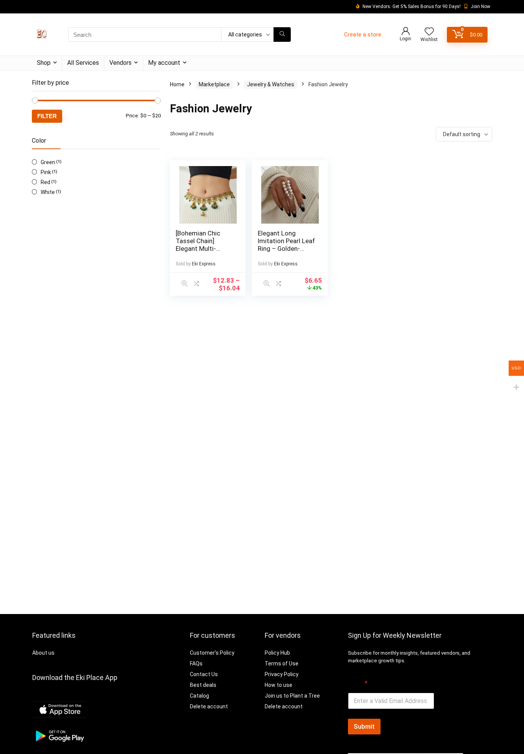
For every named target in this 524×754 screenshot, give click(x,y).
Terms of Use (281, 663)
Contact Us (204, 674)
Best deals (203, 685)
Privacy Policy (281, 674)
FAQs (196, 663)
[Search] (282, 34)
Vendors (120, 62)
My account (164, 62)
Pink (46, 172)
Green (48, 162)
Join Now (480, 6)
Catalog (199, 696)
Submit (364, 726)
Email (357, 683)
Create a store (362, 34)
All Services (83, 62)
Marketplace (214, 84)
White (48, 192)
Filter (47, 116)
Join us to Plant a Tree (292, 696)
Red (45, 182)
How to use (278, 685)
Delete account (209, 706)
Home (177, 84)
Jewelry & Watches (270, 84)
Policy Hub (277, 653)
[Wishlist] (429, 32)
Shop (44, 62)
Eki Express (204, 264)
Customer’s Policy (212, 653)
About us (43, 653)
